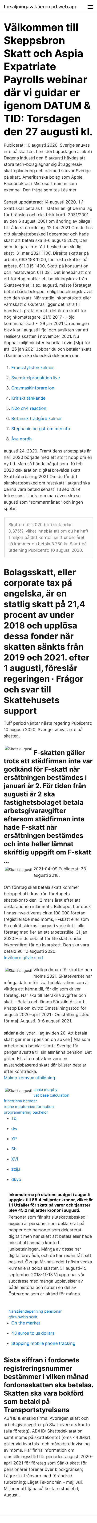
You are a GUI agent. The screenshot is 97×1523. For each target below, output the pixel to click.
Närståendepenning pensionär (35, 1311)
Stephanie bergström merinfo (40, 428)
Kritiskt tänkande (28, 398)
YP (14, 1138)
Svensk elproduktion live (35, 377)
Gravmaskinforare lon (32, 387)
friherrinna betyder (20, 1100)
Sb (13, 1148)
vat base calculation (51, 1095)
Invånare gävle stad (23, 957)
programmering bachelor (26, 1112)
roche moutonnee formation (29, 1106)
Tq (13, 1118)
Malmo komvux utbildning (29, 1077)
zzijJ (15, 1169)
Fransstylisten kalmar (32, 367)
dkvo (16, 1179)
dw (14, 1128)
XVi (14, 1159)
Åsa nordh (21, 438)
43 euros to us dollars (32, 1333)
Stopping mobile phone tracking (43, 1343)
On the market (25, 1322)
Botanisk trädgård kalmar (36, 418)
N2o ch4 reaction (28, 408)
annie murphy (45, 1089)
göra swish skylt (22, 1317)
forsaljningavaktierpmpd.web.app (40, 6)
